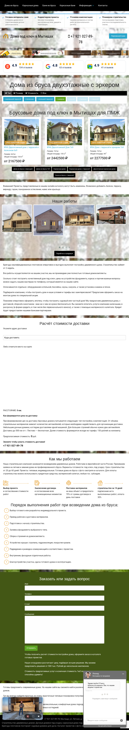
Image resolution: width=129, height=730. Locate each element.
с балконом (29, 99)
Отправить (31, 648)
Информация (85, 5)
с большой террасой (45, 99)
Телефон (28, 594)
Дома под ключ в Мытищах (31, 36)
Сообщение (29, 614)
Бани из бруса (49, 5)
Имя (26, 584)
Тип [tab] (9, 93)
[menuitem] (11, 5)
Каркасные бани (67, 5)
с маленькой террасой (13, 99)
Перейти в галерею (64, 254)
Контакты (102, 5)
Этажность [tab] (32, 93)
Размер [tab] (19, 93)
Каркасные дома (30, 5)
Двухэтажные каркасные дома (104, 169)
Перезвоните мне (118, 36)
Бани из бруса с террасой (64, 175)
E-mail (27, 604)
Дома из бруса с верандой (23, 169)
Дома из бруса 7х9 (43, 169)
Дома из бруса (11, 5)
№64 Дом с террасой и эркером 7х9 (107, 147)
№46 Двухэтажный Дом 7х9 (60, 147)
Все (44, 93)
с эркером (60, 99)
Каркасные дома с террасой (79, 169)
